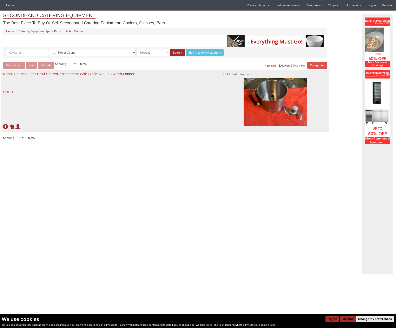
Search (177, 52)
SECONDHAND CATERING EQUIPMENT (49, 15)
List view (284, 65)
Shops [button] (332, 5)
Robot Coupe (74, 31)
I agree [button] (332, 319)
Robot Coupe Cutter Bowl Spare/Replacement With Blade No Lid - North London (69, 74)
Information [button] (352, 5)
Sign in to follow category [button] (204, 52)
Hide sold (270, 65)
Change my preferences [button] (375, 319)
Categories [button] (313, 5)
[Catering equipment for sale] (275, 41)
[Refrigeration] (377, 107)
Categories (317, 65)
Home (10, 5)
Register (387, 5)
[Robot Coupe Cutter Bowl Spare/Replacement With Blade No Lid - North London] (275, 100)
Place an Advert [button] (257, 5)
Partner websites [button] (286, 5)
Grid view (299, 65)
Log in (372, 5)
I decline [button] (348, 319)
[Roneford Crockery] (377, 42)
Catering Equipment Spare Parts (40, 31)
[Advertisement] (377, 209)
